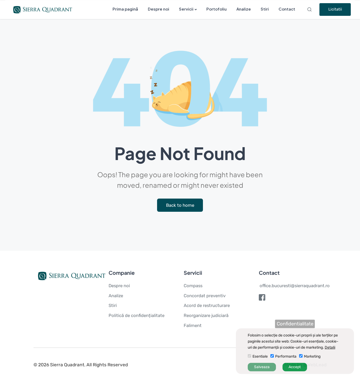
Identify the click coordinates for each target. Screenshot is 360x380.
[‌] (262, 298)
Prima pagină (125, 8)
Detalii (330, 347)
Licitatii (335, 9)
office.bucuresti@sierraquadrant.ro (295, 285)
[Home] (41, 9)
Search (310, 9)
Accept (295, 367)
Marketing (312, 356)
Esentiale (260, 356)
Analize (243, 8)
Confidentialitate (295, 324)
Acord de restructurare (207, 305)
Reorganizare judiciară (206, 315)
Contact (287, 8)
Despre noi (158, 8)
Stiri (265, 8)
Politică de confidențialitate (136, 315)
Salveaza (262, 367)
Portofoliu (216, 8)
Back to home (180, 205)
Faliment (193, 325)
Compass (193, 285)
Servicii (186, 8)
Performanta (285, 356)
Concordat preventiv (205, 295)
